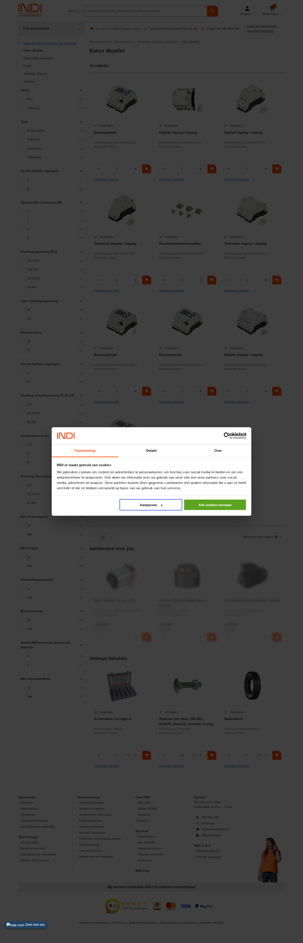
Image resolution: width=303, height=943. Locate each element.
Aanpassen (148, 505)
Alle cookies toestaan (215, 505)
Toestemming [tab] (84, 450)
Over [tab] (218, 450)
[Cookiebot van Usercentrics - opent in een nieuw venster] (227, 435)
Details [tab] (151, 450)
